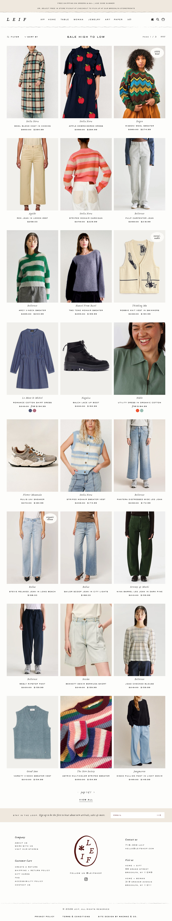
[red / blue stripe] (34, 410)
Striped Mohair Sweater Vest (86, 499)
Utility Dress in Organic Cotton (139, 402)
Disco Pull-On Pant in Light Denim (140, 775)
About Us (21, 843)
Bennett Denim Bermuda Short (86, 683)
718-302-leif (134, 845)
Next (163, 37)
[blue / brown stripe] (30, 410)
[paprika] (137, 410)
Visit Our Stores (26, 849)
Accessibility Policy (29, 881)
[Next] (94, 792)
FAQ (17, 878)
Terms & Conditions (76, 917)
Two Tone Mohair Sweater (86, 310)
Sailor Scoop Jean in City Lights (86, 591)
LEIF (76, 909)
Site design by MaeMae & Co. (117, 917)
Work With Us (24, 846)
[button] (54, 19)
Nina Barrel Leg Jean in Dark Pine (140, 591)
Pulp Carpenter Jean (139, 218)
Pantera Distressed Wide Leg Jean (139, 499)
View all (86, 800)
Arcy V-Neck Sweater (32, 310)
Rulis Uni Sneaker (32, 499)
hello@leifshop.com (139, 849)
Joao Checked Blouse (139, 683)
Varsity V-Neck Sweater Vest (32, 775)
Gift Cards (22, 874)
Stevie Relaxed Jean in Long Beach (32, 591)
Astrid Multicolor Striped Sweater (86, 775)
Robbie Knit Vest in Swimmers (139, 310)
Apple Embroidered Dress (86, 126)
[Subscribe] (160, 815)
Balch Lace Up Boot (86, 402)
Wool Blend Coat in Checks (32, 126)
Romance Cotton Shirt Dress (32, 402)
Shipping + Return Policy (32, 870)
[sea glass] (141, 410)
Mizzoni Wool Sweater (139, 125)
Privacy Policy (44, 917)
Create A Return (26, 867)
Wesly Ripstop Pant (32, 683)
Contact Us (23, 885)
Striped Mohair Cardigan (86, 218)
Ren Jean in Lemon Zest (32, 218)
